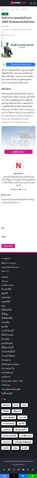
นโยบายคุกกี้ (16, 461)
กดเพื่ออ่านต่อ (18, 151)
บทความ (4, 281)
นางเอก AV (7, 430)
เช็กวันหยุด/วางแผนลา (10, 364)
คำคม (16, 405)
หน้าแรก (6, 9)
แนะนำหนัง (5, 297)
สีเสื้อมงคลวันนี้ (7, 347)
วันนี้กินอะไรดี (6, 393)
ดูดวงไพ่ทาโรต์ (7, 343)
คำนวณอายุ (6, 360)
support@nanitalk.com (10, 267)
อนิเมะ (15, 448)
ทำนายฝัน (5, 322)
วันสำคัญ (24, 9)
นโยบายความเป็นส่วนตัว (27, 461)
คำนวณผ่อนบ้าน (8, 368)
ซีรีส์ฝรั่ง (6, 411)
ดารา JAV (22, 417)
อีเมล (4, 237)
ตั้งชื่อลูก (4, 314)
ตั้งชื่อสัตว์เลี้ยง (7, 318)
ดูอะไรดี (4, 293)
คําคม (24, 405)
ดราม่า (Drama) (9, 417)
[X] (17, 189)
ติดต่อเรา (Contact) (8, 263)
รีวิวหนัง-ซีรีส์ (6, 289)
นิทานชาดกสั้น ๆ (21, 430)
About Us (5, 271)
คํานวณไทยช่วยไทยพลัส (10, 389)
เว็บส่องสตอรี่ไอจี (8, 351)
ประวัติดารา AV (26, 436)
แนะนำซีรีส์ (5, 301)
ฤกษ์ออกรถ (5, 376)
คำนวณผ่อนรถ (7, 372)
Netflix (6, 405)
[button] (2, 43)
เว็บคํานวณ (5, 385)
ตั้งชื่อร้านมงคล (7, 335)
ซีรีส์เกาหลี (17, 411)
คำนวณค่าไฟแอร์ (8, 355)
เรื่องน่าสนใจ (15, 9)
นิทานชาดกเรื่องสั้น (9, 436)
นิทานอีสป (5, 339)
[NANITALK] (18, 3)
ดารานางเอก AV (8, 423)
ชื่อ (3, 228)
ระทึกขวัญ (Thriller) (23, 442)
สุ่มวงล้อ (4, 326)
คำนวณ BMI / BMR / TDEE (12, 381)
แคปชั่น (24, 448)
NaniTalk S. (7, 26)
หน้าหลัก (4, 277)
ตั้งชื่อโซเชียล (6, 309)
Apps (3, 306)
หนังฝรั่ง (6, 448)
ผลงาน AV (6, 442)
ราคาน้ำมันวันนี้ (7, 330)
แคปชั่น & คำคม (7, 285)
